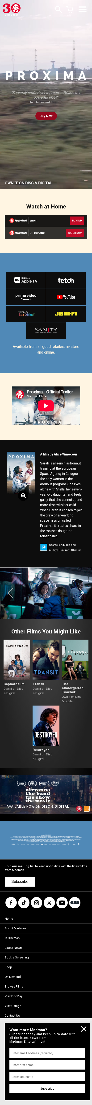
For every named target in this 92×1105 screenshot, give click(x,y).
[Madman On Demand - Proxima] (25, 233)
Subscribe (19, 882)
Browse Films (14, 986)
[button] (10, 593)
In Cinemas (12, 938)
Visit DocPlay (13, 996)
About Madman (15, 928)
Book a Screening (17, 957)
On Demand (13, 977)
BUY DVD (77, 220)
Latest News (13, 947)
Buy (46, 116)
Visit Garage (13, 1006)
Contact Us (12, 1015)
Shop (8, 967)
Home (9, 918)
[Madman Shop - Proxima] (25, 221)
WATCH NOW (75, 233)
